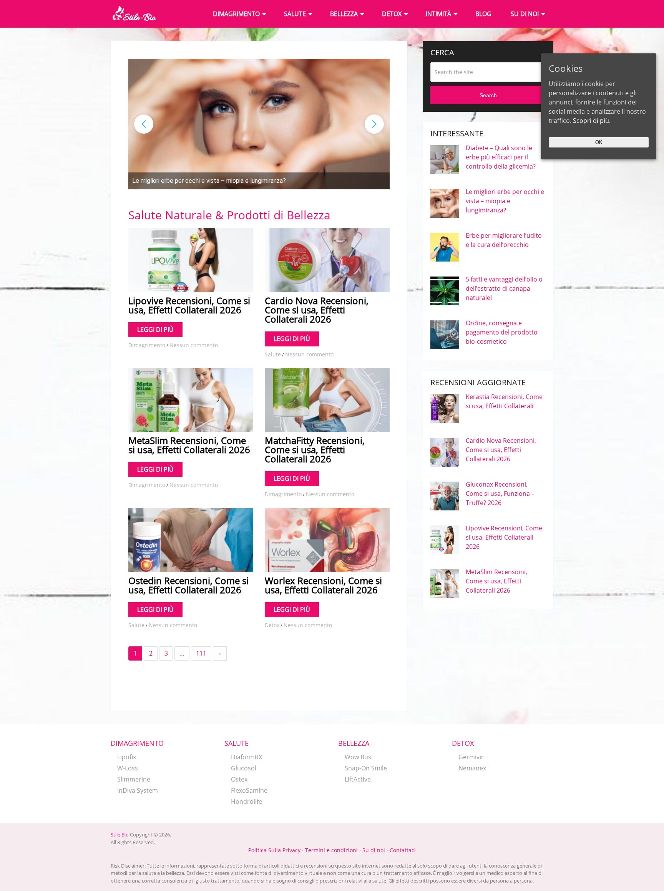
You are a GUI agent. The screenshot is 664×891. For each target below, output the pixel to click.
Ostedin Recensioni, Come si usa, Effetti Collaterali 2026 (188, 585)
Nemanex (472, 768)
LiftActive (358, 779)
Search (488, 95)
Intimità (438, 14)
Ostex (239, 779)
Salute (295, 14)
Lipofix (126, 757)
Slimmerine (133, 779)
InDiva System (137, 790)
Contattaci (403, 850)
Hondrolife (246, 801)
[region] (259, 124)
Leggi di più (155, 329)
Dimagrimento (236, 14)
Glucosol (243, 768)
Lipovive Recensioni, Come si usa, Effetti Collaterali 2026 (189, 305)
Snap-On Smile (366, 768)
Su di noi (525, 14)
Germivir (471, 757)
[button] (259, 180)
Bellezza (344, 14)
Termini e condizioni (331, 850)
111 (201, 653)
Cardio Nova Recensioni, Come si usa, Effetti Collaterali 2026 (317, 309)
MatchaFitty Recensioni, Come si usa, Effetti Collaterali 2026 (315, 449)
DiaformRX (246, 757)
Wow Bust (359, 757)
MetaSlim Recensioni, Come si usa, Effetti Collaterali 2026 (189, 445)
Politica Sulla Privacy (274, 850)
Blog (483, 14)
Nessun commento (193, 345)
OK (599, 142)
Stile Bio (120, 834)
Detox (392, 14)
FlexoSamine (249, 790)
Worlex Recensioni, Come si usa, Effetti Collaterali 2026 (323, 585)
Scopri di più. (592, 120)
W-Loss (127, 768)
